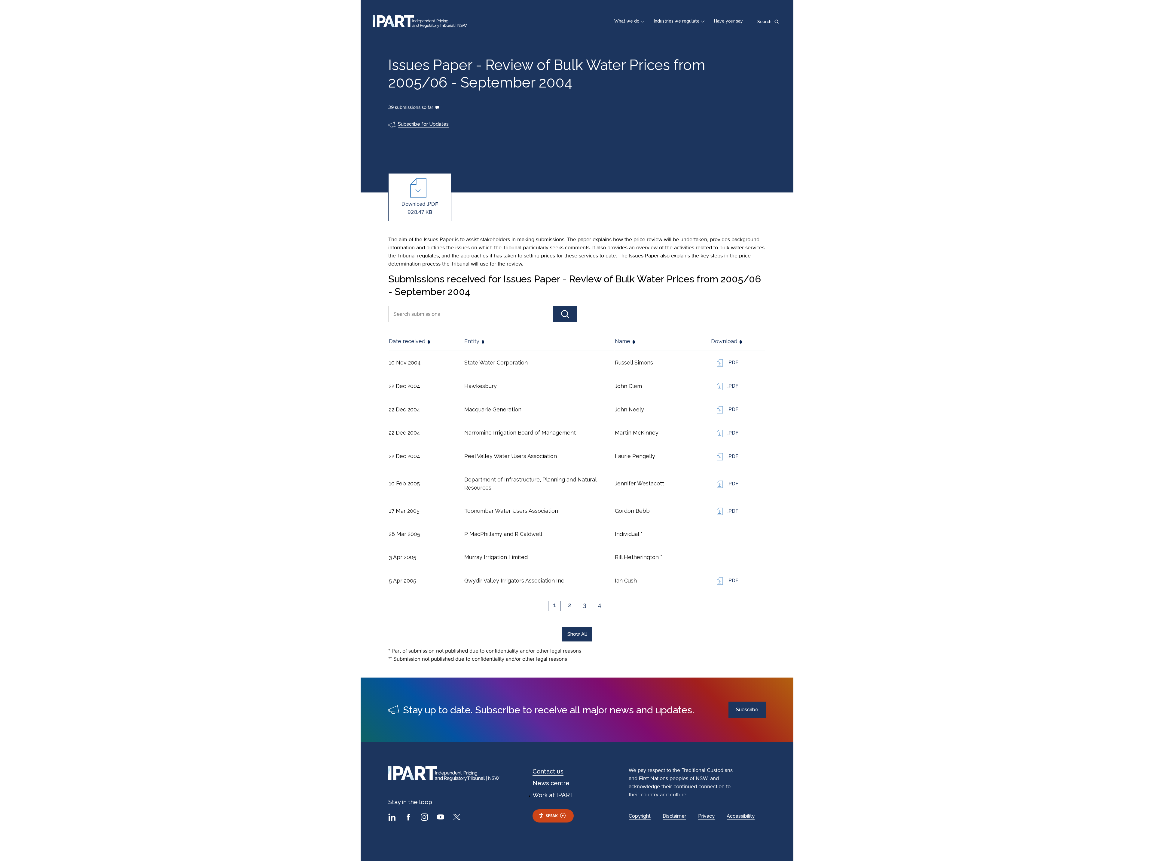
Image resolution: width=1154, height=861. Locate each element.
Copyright (640, 816)
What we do (627, 21)
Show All (577, 634)
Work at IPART (553, 795)
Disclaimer (674, 816)
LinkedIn (392, 818)
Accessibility (741, 816)
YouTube (441, 818)
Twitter (457, 818)
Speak (552, 815)
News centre (551, 783)
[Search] (565, 314)
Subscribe (747, 709)
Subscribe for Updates (423, 124)
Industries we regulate (677, 21)
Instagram (425, 818)
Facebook (409, 818)
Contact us (548, 771)
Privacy (706, 816)
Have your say (728, 21)
